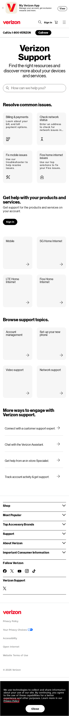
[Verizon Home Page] (11, 22)
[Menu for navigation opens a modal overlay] (64, 22)
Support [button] (8, 533)
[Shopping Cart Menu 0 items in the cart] (56, 22)
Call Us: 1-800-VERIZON (17, 32)
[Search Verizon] (40, 22)
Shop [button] (6, 505)
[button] (17, 128)
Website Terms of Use (15, 655)
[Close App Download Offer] (3, 8)
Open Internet (11, 646)
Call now (43, 32)
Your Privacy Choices (15, 629)
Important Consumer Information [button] (26, 552)
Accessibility (10, 638)
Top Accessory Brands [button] (18, 524)
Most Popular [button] (12, 515)
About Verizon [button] (13, 543)
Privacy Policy (10, 621)
